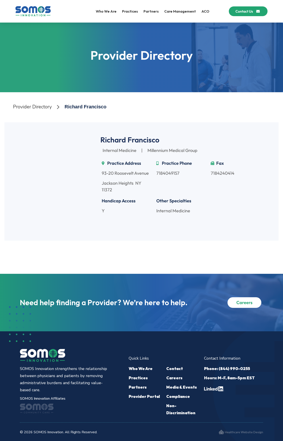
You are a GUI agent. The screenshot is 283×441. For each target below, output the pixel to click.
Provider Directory (32, 107)
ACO (205, 11)
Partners (151, 11)
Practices (130, 11)
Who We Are (106, 11)
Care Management (180, 11)
